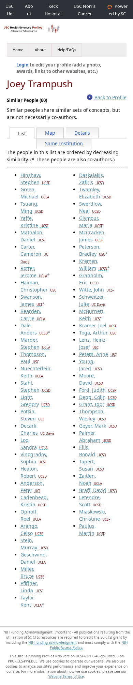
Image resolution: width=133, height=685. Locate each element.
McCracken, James (92, 236)
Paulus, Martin (92, 529)
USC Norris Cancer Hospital (84, 13)
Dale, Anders (34, 329)
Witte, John (96, 289)
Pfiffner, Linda (31, 587)
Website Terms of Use (66, 676)
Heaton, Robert (33, 472)
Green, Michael (34, 193)
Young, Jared (90, 365)
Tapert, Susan (91, 465)
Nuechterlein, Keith (36, 372)
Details (82, 133)
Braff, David (98, 490)
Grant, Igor (97, 404)
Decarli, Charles (37, 429)
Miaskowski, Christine (94, 515)
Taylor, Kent (31, 601)
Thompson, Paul (33, 357)
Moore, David (91, 379)
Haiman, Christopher (38, 286)
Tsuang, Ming (31, 207)
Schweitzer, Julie (92, 300)
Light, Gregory (35, 400)
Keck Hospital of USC (53, 13)
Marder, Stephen (35, 343)
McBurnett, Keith (92, 315)
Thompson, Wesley (92, 415)
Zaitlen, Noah (90, 479)
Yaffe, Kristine (34, 221)
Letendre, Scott (90, 501)
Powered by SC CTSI (118, 13)
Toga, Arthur (97, 332)
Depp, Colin (98, 397)
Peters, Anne (98, 354)
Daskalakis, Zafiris (91, 178)
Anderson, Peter (32, 486)
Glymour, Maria (91, 221)
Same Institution (64, 143)
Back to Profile (110, 97)
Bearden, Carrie (32, 315)
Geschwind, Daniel (33, 558)
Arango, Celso (31, 529)
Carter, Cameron (34, 253)
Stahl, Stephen (35, 386)
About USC (29, 13)
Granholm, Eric (91, 279)
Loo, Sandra (33, 443)
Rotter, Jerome (33, 272)
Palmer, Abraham (95, 436)
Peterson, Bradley (92, 250)
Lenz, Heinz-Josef (93, 343)
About (40, 49)
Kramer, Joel (98, 325)
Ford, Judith (97, 390)
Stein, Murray (34, 544)
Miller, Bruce (32, 572)
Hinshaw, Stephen (35, 178)
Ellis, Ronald (92, 451)
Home (18, 49)
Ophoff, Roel (30, 515)
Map (50, 133)
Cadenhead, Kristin (34, 501)
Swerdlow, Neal (90, 207)
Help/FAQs (66, 49)
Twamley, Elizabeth (95, 193)
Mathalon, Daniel (32, 236)
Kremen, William (93, 264)
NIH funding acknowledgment (52, 642)
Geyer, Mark (98, 425)
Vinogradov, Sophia (33, 458)
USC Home (9, 13)
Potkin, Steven (32, 415)
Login (22, 65)
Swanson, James (31, 300)
